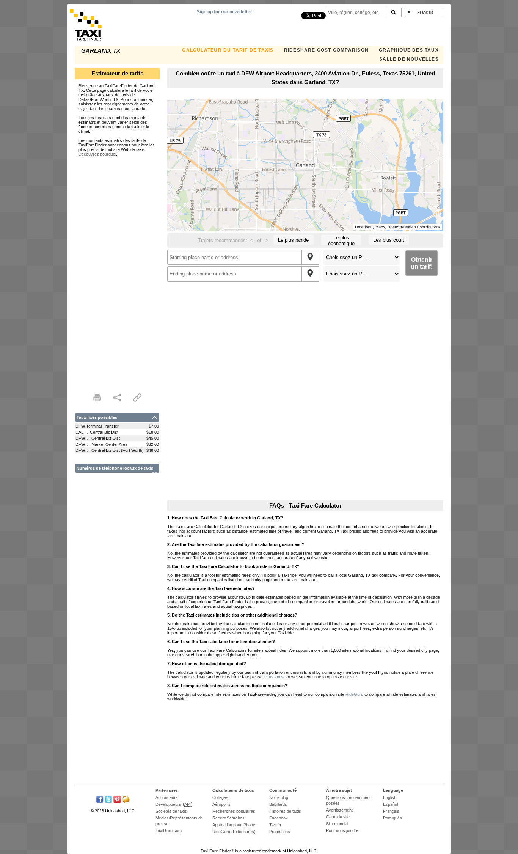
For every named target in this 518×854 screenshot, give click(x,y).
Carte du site (338, 817)
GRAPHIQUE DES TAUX (409, 50)
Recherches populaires (233, 811)
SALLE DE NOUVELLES (409, 59)
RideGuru (354, 694)
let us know (274, 677)
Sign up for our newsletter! (225, 11)
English (389, 797)
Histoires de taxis (285, 811)
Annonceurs (166, 797)
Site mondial (337, 823)
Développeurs (168, 804)
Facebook (278, 818)
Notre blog (278, 797)
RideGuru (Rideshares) (234, 831)
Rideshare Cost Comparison (326, 50)
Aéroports (221, 804)
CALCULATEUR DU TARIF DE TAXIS (227, 50)
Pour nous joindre (342, 830)
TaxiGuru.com (168, 830)
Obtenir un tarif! (422, 263)
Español (390, 804)
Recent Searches (228, 818)
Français (391, 811)
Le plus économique (341, 240)
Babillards (278, 804)
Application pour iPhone (233, 825)
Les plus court (388, 240)
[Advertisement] (117, 270)
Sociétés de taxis (171, 811)
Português (392, 818)
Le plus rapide (293, 240)
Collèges (220, 797)
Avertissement (339, 810)
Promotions (279, 831)
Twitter (275, 825)
